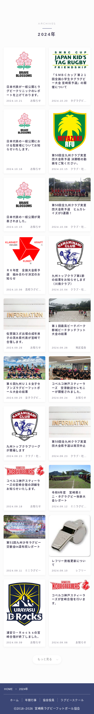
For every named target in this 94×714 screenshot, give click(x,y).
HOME (8, 689)
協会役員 (49, 700)
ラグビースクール (72, 700)
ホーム (14, 700)
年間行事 (31, 700)
